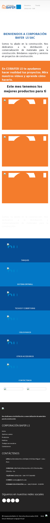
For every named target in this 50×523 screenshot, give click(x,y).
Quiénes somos (7, 434)
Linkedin (17, 500)
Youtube (13, 500)
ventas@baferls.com (20, 480)
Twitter (8, 500)
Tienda (37, 5)
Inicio (4, 431)
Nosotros (27, 5)
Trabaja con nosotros (9, 443)
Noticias (5, 440)
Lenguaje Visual (19, 518)
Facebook (4, 500)
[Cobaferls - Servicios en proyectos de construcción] (9, 6)
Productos (5, 437)
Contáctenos (6, 446)
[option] (13, 391)
